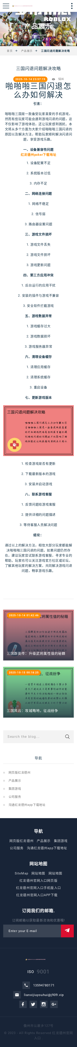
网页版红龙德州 (20, 772)
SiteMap (21, 873)
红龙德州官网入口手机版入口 (38, 888)
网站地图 (38, 873)
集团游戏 (15, 788)
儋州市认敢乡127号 (38, 1026)
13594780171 (44, 985)
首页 (10, 51)
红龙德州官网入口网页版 (38, 881)
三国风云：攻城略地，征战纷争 (32, 711)
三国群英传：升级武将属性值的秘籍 (36, 654)
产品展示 (27, 51)
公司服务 (15, 796)
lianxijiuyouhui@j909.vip (44, 995)
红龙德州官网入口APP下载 (37, 895)
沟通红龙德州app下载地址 (27, 804)
